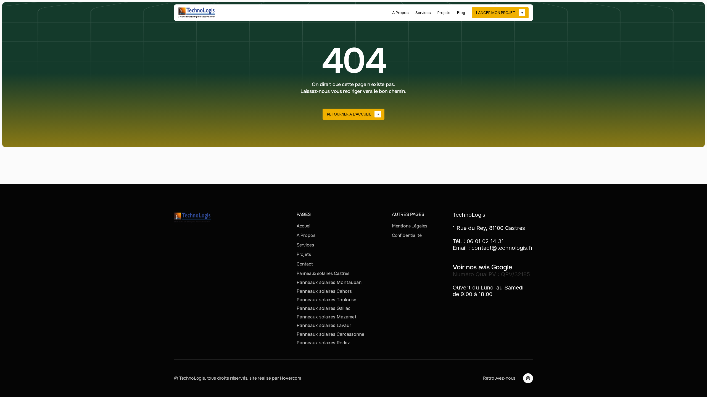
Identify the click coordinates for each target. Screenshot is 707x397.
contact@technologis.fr (502, 248)
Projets (304, 254)
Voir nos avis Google (482, 267)
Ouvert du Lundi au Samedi (488, 287)
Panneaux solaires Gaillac (323, 308)
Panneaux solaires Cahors (324, 291)
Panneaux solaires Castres (323, 273)
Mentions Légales (409, 226)
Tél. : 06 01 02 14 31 (478, 241)
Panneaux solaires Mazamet (327, 317)
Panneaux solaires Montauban (329, 282)
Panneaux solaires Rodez (323, 342)
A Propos (306, 235)
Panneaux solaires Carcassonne (330, 334)
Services (305, 245)
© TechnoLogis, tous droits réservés (210, 378)
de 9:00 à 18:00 (472, 294)
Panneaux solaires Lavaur (324, 325)
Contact (305, 264)
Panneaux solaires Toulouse (326, 299)
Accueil (304, 226)
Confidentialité (407, 235)
